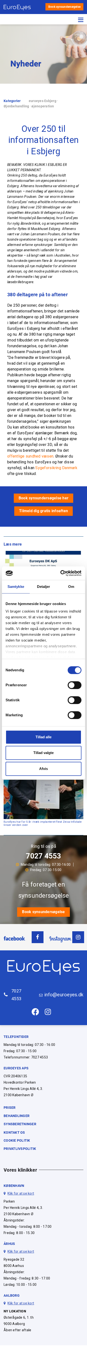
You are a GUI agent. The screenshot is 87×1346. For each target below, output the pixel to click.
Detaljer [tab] (43, 586)
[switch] (74, 685)
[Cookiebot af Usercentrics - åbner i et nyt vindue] (61, 573)
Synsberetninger (20, 1124)
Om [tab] (71, 586)
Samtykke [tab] (15, 586)
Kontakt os (14, 1132)
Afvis (43, 769)
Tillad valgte (43, 753)
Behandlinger (16, 1116)
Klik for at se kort (20, 1193)
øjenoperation (42, 106)
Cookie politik (17, 1140)
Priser (10, 1107)
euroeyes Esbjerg (42, 101)
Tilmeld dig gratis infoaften (43, 511)
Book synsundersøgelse (64, 6)
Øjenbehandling (16, 106)
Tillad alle (43, 737)
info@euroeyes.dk (63, 995)
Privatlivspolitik (20, 1149)
